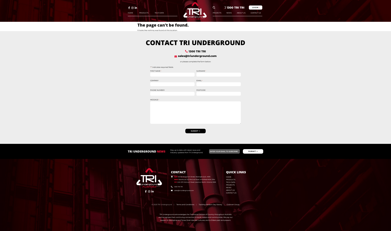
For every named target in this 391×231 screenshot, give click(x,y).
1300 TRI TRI (235, 7)
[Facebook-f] (129, 8)
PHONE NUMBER (157, 90)
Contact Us (256, 13)
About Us (241, 13)
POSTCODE (201, 90)
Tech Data (159, 13)
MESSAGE (154, 100)
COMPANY (154, 80)
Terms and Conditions (185, 205)
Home (130, 13)
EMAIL (199, 80)
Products (144, 13)
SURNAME (201, 71)
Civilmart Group (233, 205)
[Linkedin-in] (136, 8)
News (229, 13)
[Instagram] (132, 8)
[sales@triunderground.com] (175, 56)
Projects (217, 13)
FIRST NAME (155, 71)
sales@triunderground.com (197, 56)
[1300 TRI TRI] (186, 51)
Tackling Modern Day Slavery (210, 205)
